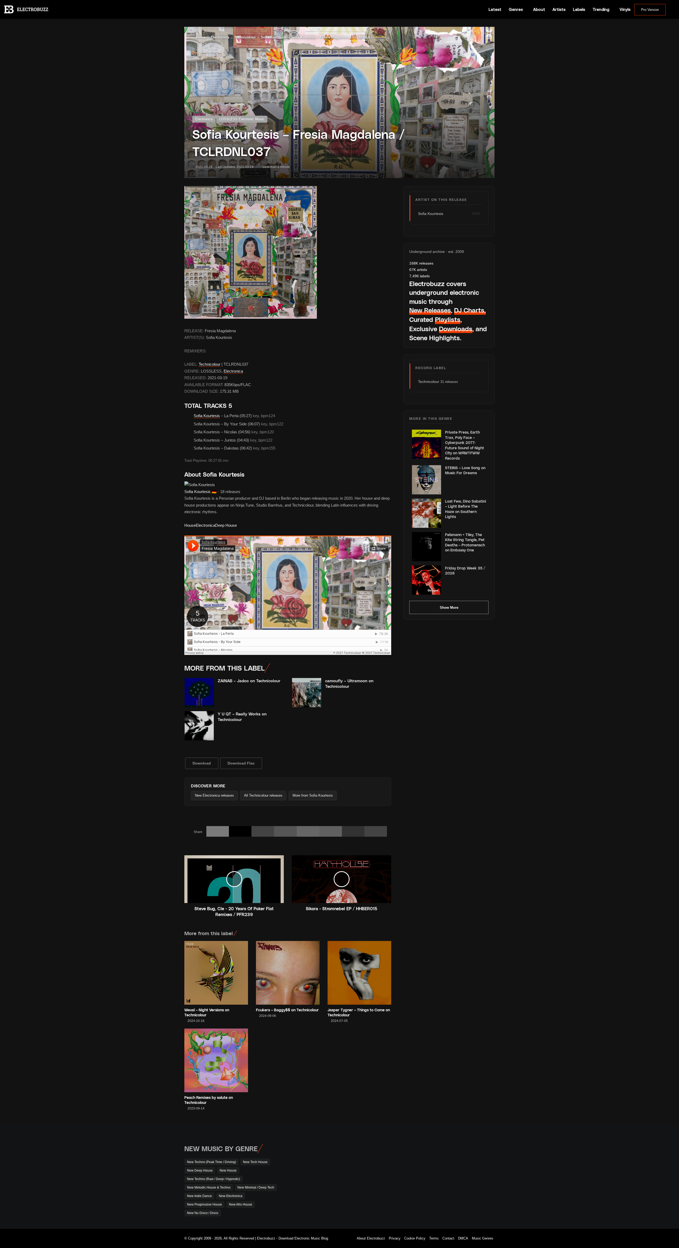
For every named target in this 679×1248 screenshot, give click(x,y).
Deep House (226, 525)
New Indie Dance (199, 1196)
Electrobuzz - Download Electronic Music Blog (292, 1238)
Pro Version (650, 10)
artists (418, 269)
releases (421, 263)
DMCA (463, 1238)
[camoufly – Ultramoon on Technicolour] (306, 692)
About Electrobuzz (371, 1238)
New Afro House (240, 1204)
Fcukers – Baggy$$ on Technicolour (287, 1010)
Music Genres (482, 1238)
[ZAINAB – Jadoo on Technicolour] (199, 692)
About (539, 9)
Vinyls (625, 9)
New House (228, 1170)
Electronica (220, 37)
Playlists (447, 319)
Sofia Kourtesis (273, 37)
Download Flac (241, 763)
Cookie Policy (414, 1238)
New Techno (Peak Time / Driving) (211, 1162)
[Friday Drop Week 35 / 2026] (426, 580)
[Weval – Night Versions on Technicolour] (216, 973)
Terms (434, 1238)
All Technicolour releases (263, 795)
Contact (448, 1238)
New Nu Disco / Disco (202, 1213)
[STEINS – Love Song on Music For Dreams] (426, 479)
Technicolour (245, 37)
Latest (495, 9)
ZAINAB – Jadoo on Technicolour (249, 680)
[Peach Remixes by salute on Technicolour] (216, 1060)
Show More (449, 608)
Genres (516, 9)
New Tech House (255, 1162)
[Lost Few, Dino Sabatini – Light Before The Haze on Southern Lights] (426, 513)
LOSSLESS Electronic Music (241, 119)
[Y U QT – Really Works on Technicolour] (199, 725)
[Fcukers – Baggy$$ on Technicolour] (288, 973)
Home (200, 37)
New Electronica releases (214, 795)
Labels (579, 9)
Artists (558, 9)
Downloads (455, 328)
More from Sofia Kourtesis (313, 795)
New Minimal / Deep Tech (255, 1187)
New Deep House (200, 1170)
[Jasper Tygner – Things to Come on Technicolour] (359, 973)
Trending (601, 9)
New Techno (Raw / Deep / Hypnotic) (213, 1179)
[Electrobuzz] (26, 9)
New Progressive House (204, 1204)
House (190, 525)
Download (202, 763)
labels (419, 276)
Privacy (395, 1238)
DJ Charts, (470, 310)
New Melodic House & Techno (208, 1187)
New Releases (430, 310)
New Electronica (230, 1196)
